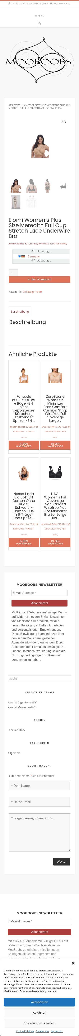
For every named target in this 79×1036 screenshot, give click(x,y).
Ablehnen (39, 1013)
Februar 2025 (16, 730)
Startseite (14, 105)
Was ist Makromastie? (21, 707)
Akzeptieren (39, 1002)
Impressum (57, 1031)
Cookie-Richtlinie (25, 1031)
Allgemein (14, 753)
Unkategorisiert (31, 105)
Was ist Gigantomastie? (22, 702)
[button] (73, 963)
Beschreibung (20, 311)
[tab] (20, 311)
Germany (33, 256)
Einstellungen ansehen (39, 1023)
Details (63, 243)
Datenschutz (42, 1031)
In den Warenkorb (39, 279)
